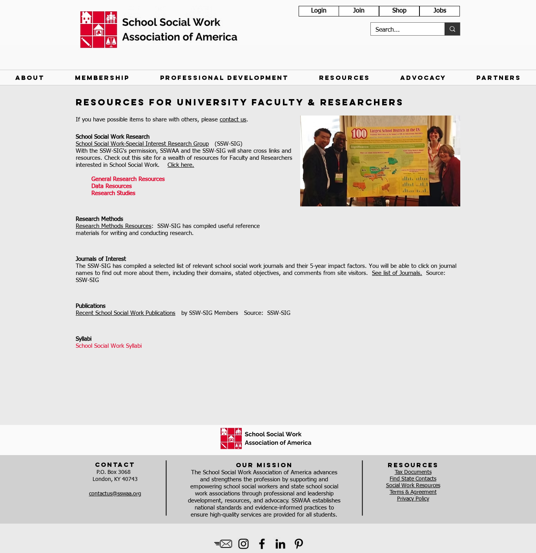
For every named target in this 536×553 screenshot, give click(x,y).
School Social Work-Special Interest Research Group (142, 144)
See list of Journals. (397, 273)
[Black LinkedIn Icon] (280, 544)
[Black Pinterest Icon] (299, 544)
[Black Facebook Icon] (262, 544)
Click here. (181, 165)
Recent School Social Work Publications (125, 313)
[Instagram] (243, 544)
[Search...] (452, 29)
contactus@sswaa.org (115, 494)
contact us (233, 120)
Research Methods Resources (113, 226)
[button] (30, 77)
